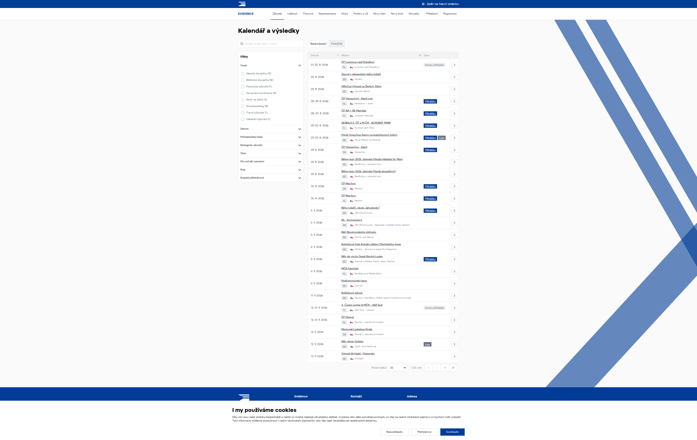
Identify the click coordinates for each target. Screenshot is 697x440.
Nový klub (397, 13)
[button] (270, 65)
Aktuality (414, 13)
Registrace (450, 13)
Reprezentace (327, 13)
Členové (308, 13)
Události (292, 13)
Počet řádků (379, 367)
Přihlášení (432, 13)
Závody (277, 13)
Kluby (344, 13)
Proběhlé (336, 43)
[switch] (242, 73)
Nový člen (379, 13)
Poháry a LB (361, 13)
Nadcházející (318, 43)
